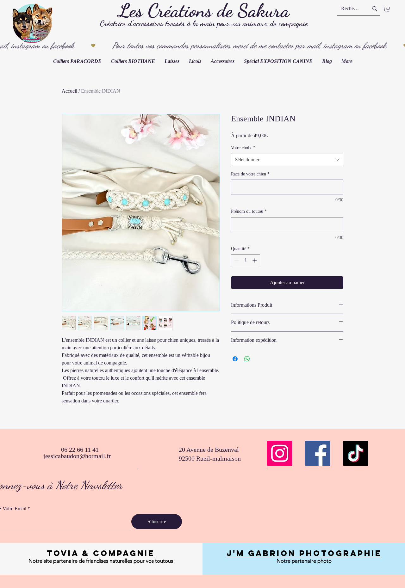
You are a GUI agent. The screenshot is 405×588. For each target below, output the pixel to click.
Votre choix (243, 147)
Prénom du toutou (249, 211)
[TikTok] (355, 453)
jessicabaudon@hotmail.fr (77, 455)
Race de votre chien (250, 174)
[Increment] (255, 260)
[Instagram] (279, 453)
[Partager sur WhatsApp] (247, 359)
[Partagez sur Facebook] (235, 359)
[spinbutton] (245, 260)
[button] (387, 9)
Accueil (69, 91)
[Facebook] (317, 453)
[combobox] (287, 160)
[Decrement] (236, 260)
